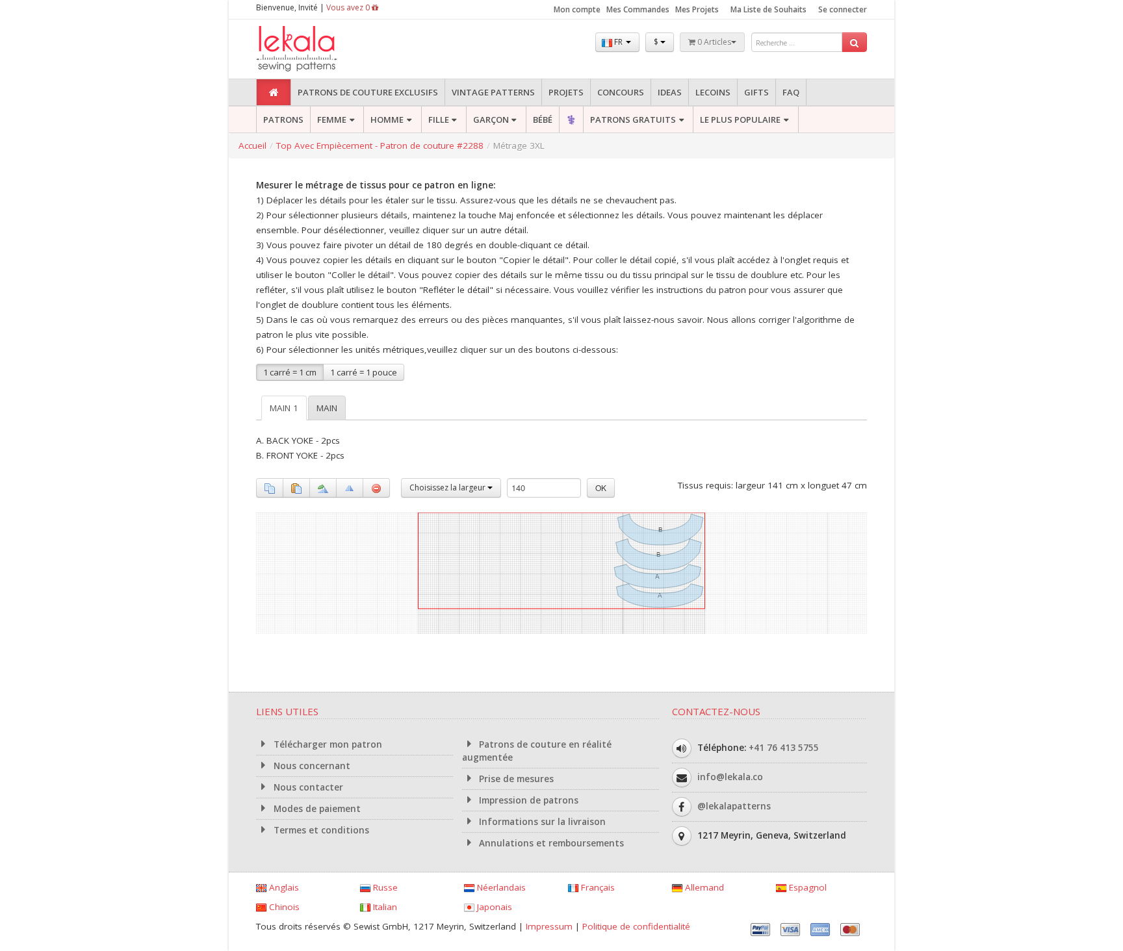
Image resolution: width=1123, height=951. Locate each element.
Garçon (491, 119)
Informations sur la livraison (541, 822)
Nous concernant (310, 766)
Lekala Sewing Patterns (321, 49)
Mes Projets (697, 9)
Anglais (282, 887)
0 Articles (713, 41)
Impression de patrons (527, 800)
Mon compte (577, 9)
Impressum (549, 926)
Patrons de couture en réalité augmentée (537, 751)
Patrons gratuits (633, 119)
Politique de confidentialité (636, 926)
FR (618, 41)
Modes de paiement (316, 809)
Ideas (670, 92)
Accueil (252, 145)
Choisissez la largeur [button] (448, 487)
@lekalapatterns (734, 805)
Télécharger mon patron (326, 744)
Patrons (283, 119)
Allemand (703, 887)
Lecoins (712, 92)
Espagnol (806, 887)
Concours (620, 92)
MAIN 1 (284, 408)
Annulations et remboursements (550, 843)
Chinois (283, 907)
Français (596, 887)
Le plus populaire (740, 119)
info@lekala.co (730, 776)
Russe (384, 887)
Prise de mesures (515, 779)
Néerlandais (500, 887)
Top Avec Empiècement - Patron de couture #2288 (380, 145)
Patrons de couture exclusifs (368, 92)
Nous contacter (307, 787)
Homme (387, 119)
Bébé (542, 119)
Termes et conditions (320, 830)
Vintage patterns (493, 92)
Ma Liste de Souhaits (768, 9)
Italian (383, 907)
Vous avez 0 (349, 7)
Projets (566, 92)
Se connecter (842, 9)
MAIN (326, 408)
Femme (331, 119)
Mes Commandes (637, 9)
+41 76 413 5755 (784, 747)
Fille (438, 119)
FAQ (790, 92)
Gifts (756, 92)
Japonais (493, 907)
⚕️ (571, 119)
